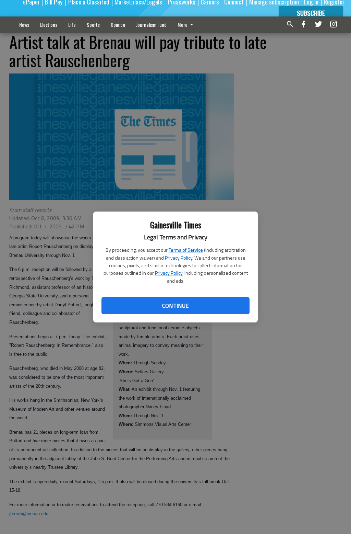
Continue (175, 306)
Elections (48, 24)
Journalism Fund (151, 24)
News (24, 24)
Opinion (118, 24)
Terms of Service (186, 249)
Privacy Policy (178, 257)
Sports (93, 24)
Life (72, 24)
